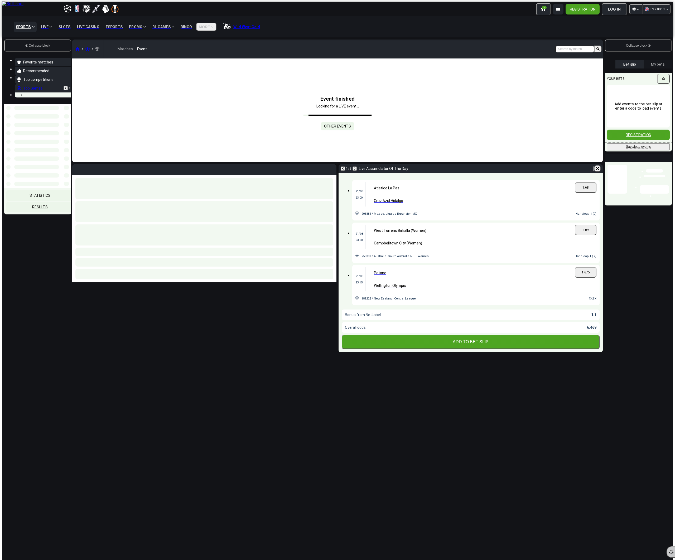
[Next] (355, 168)
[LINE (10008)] (77, 49)
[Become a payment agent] (558, 9)
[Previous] (66, 88)
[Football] (87, 49)
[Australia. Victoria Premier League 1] (97, 49)
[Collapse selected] (60, 130)
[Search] (598, 49)
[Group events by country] (66, 130)
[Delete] (597, 168)
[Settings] (635, 9)
